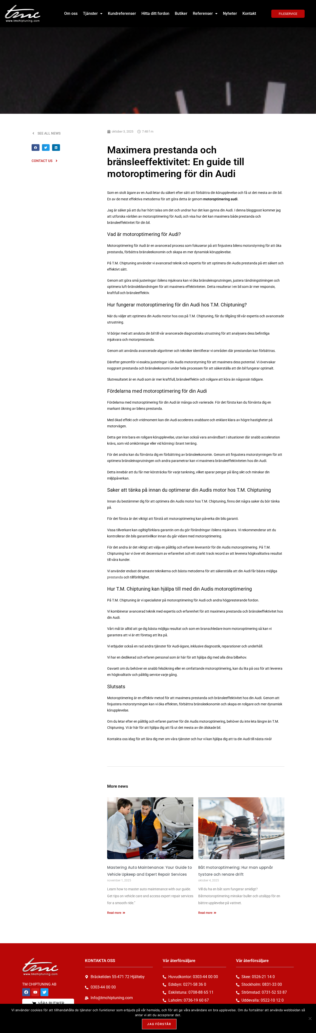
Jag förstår (159, 1024)
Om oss (71, 13)
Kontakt (249, 13)
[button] (92, 13)
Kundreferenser (122, 13)
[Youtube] (35, 992)
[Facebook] (26, 992)
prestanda (115, 577)
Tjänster (90, 13)
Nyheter (230, 13)
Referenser (203, 13)
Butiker (181, 13)
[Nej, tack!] (309, 1018)
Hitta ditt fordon (155, 13)
